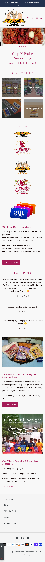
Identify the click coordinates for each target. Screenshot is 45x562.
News (6, 513)
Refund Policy (10, 519)
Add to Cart (11, 258)
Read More (10, 400)
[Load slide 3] (23, 46)
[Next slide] (39, 46)
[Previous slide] (6, 46)
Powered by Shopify (22, 551)
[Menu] (41, 17)
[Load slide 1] (19, 46)
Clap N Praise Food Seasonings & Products (26, 547)
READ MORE (8, 482)
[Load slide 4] (25, 46)
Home (6, 500)
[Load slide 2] (21, 46)
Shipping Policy (11, 507)
